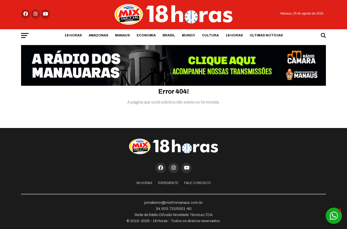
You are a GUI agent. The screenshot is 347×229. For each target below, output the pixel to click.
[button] (334, 216)
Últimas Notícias (266, 35)
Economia (146, 35)
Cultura (210, 35)
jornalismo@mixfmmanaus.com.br (173, 203)
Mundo (188, 35)
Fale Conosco (197, 183)
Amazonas (98, 35)
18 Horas (73, 35)
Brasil (169, 35)
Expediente (168, 183)
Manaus (122, 35)
